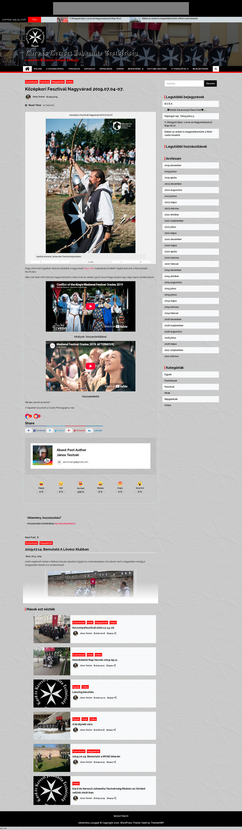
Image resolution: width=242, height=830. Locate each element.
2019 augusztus (173, 282)
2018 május (171, 344)
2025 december (173, 165)
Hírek (90, 622)
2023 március (172, 208)
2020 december (173, 239)
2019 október (172, 276)
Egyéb (76, 687)
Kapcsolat (89, 69)
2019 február (172, 313)
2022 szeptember (174, 220)
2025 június (171, 171)
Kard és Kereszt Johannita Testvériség (81, 53)
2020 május (171, 245)
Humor (120, 69)
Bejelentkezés (200, 69)
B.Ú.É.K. (169, 103)
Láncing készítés (83, 692)
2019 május (171, 301)
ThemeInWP (157, 822)
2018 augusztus (173, 331)
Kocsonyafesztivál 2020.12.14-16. (93, 627)
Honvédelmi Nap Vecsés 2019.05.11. (95, 659)
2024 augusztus (173, 190)
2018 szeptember (174, 325)
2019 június (171, 294)
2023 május (171, 202)
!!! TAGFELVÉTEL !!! (180, 69)
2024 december (173, 184)
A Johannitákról (55, 69)
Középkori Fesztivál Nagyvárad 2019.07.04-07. (74, 89)
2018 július (170, 337)
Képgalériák (106, 69)
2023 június (171, 196)
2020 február (172, 264)
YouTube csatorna (157, 69)
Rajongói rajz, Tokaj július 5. (180, 116)
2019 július (170, 288)
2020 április (171, 251)
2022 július (170, 227)
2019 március (172, 307)
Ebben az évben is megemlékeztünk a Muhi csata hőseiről (80, 18)
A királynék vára (82, 724)
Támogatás (74, 69)
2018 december (173, 319)
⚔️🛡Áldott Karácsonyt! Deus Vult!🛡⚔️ (185, 110)
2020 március (172, 257)
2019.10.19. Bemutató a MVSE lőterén (96, 756)
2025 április (171, 177)
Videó (70, 82)
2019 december (173, 270)
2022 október (172, 214)
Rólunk (38, 69)
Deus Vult (89, 268)
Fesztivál (44, 82)
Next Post (30, 537)
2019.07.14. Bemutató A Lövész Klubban (57, 549)
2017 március (172, 356)
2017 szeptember (174, 350)
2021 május (171, 233)
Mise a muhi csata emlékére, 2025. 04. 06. (145, 18)
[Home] (27, 69)
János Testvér (68, 455)
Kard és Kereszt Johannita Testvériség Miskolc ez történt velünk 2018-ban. (108, 790)
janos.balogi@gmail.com (75, 462)
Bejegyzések (134, 69)
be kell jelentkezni (65, 523)
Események (31, 82)
